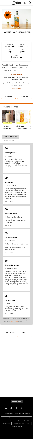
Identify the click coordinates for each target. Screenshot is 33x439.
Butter (20, 85)
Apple (3, 83)
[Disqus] (16, 365)
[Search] (30, 2)
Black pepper (10, 83)
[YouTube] (6, 408)
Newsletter (12, 420)
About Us (21, 418)
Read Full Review (9, 170)
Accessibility (27, 420)
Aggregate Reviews (10, 137)
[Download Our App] (25, 3)
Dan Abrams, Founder (17, 426)
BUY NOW (8, 96)
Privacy (20, 420)
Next (24, 333)
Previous (10, 333)
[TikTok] (11, 408)
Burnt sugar (14, 85)
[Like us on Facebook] (27, 408)
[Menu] (3, 2)
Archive (28, 418)
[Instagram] (16, 408)
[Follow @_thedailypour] (22, 408)
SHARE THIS (25, 96)
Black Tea (18, 83)
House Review (9, 141)
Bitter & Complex (9, 77)
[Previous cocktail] (5, 117)
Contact (28, 423)
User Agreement (6, 423)
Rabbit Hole (19, 37)
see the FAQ (14, 321)
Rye (12, 37)
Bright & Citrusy (22, 77)
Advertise (5, 420)
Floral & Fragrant (16, 80)
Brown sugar (26, 83)
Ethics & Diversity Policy (18, 423)
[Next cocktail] (28, 117)
